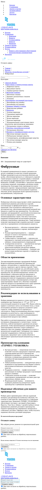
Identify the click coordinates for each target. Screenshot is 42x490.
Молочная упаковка (13, 92)
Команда (12, 38)
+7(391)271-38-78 (7, 27)
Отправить (5, 446)
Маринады (10, 110)
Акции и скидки (15, 9)
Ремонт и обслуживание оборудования (22, 51)
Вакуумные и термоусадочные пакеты (19, 84)
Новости (12, 42)
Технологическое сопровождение (20, 52)
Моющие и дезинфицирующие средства (20, 132)
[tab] (21, 79)
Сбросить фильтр (11, 83)
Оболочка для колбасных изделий (18, 128)
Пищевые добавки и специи (16, 106)
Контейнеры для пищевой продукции (19, 100)
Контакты (12, 14)
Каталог (12, 5)
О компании (13, 7)
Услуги (11, 12)
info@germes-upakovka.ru (9, 29)
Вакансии (12, 43)
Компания (12, 36)
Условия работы (15, 10)
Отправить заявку (7, 432)
